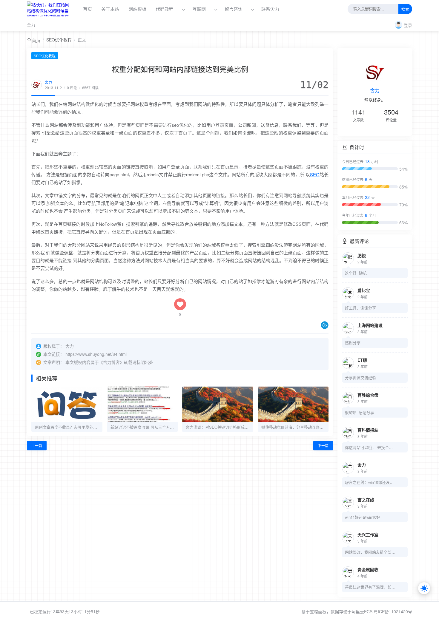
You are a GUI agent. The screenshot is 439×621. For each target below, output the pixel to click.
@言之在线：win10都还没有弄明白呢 (370, 482)
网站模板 (137, 9)
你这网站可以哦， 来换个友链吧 (370, 447)
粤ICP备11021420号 (393, 611)
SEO (315, 174)
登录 (408, 25)
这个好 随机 (356, 273)
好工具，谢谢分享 (360, 307)
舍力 (31, 25)
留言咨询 (234, 9)
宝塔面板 (318, 611)
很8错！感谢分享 (359, 412)
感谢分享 (352, 342)
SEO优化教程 (59, 40)
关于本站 (110, 9)
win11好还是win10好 (362, 517)
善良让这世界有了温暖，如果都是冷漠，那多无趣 (370, 587)
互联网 (199, 9)
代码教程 (165, 9)
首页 (87, 9)
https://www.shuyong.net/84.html (96, 354)
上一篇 (36, 445)
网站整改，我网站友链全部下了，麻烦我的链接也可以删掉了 (370, 552)
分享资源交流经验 (360, 377)
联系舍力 (270, 9)
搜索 (405, 9)
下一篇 (323, 445)
